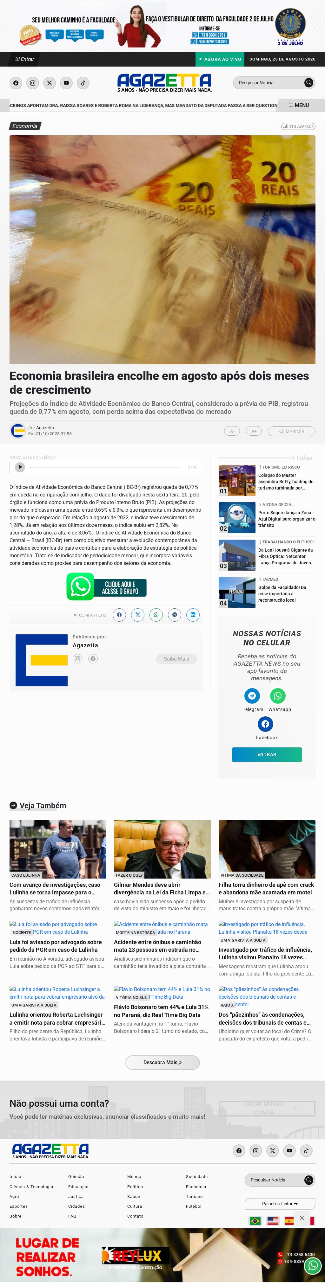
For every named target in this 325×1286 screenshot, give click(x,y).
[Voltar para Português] (255, 1221)
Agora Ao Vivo (222, 59)
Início (15, 1176)
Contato (135, 1216)
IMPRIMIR (293, 431)
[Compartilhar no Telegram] (174, 615)
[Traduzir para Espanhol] (291, 1221)
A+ (254, 431)
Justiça (76, 1196)
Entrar (27, 59)
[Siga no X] (49, 83)
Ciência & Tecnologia (31, 1186)
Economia (196, 1186)
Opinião (76, 1176)
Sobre (16, 1216)
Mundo (134, 1176)
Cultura (134, 1206)
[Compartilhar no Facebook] (119, 615)
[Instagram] (77, 658)
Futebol (194, 1206)
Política (135, 1186)
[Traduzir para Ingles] (273, 1221)
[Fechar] (301, 1218)
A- (232, 431)
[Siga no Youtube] (66, 83)
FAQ (72, 1216)
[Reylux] (162, 1255)
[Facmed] (162, 24)
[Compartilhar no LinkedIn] (193, 615)
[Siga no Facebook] (16, 83)
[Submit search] (308, 82)
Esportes (19, 1206)
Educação (78, 1186)
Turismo (194, 1196)
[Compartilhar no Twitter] (137, 615)
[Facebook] (93, 658)
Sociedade (197, 1176)
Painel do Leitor (278, 1203)
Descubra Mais (160, 1062)
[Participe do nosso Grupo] (106, 588)
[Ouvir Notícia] (20, 467)
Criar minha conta (264, 1108)
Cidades (76, 1206)
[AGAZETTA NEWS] (165, 83)
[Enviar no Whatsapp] (156, 615)
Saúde (133, 1196)
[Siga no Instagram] (32, 83)
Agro (14, 1196)
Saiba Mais (176, 659)
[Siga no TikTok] (83, 83)
